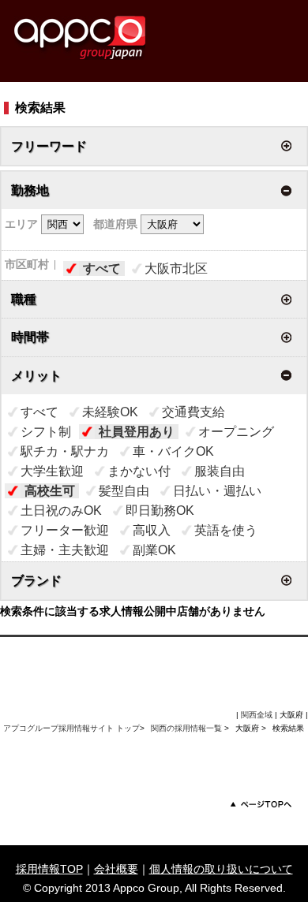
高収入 (152, 530)
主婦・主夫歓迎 (65, 550)
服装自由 (219, 471)
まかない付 (139, 471)
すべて (102, 268)
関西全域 (256, 714)
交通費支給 (193, 412)
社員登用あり (137, 431)
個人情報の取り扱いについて (221, 869)
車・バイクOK (173, 451)
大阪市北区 (176, 268)
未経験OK (110, 412)
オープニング (236, 431)
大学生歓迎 (52, 471)
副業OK (154, 550)
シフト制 (46, 431)
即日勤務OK (160, 510)
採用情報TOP (49, 869)
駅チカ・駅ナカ (65, 451)
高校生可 (49, 491)
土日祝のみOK (61, 510)
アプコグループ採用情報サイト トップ (71, 728)
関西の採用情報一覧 (187, 728)
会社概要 (116, 869)
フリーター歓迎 (65, 530)
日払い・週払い (217, 491)
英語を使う (225, 530)
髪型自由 (124, 491)
